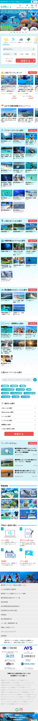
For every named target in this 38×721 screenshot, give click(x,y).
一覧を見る (32, 73)
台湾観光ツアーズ (27, 701)
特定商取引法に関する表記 (9, 610)
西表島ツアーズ (5, 680)
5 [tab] (23, 33)
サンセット (5, 397)
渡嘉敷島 (5, 386)
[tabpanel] (19, 20)
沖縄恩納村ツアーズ (27, 692)
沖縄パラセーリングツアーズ (8, 694)
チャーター (25, 397)
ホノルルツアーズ (28, 699)
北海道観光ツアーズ (14, 704)
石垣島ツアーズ (24, 680)
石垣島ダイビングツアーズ (8, 685)
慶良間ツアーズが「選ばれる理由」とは (13, 585)
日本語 (35, 2)
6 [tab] (26, 33)
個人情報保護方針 (6, 619)
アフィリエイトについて (8, 631)
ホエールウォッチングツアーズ (9, 697)
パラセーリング (16, 393)
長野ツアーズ (4, 704)
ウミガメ (15, 397)
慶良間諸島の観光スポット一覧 (10, 598)
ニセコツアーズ (25, 704)
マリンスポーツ (29, 393)
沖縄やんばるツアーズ (15, 692)
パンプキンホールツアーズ (27, 690)
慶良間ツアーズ (21, 694)
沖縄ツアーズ (4, 692)
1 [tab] (12, 33)
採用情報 (3, 636)
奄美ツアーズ (31, 697)
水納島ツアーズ (31, 694)
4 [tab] (20, 33)
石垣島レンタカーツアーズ (23, 685)
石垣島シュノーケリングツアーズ (24, 682)
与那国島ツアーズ (15, 687)
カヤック (5, 393)
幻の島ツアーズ (5, 687)
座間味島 (14, 386)
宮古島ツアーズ (25, 687)
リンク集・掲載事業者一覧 (9, 623)
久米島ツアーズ (23, 697)
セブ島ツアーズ (17, 701)
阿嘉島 (23, 386)
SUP (28, 389)
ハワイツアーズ (18, 699)
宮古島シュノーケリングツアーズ (10, 690)
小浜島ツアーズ (14, 680)
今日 (21, 54)
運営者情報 (4, 602)
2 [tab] (15, 33)
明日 (27, 54)
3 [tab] (18, 33)
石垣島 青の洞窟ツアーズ (7, 682)
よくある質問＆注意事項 (8, 589)
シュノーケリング (7, 389)
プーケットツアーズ (6, 701)
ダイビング (20, 389)
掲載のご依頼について (8, 627)
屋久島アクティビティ (7, 699)
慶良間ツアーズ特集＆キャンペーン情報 (13, 593)
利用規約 (3, 615)
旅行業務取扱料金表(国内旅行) (10, 606)
